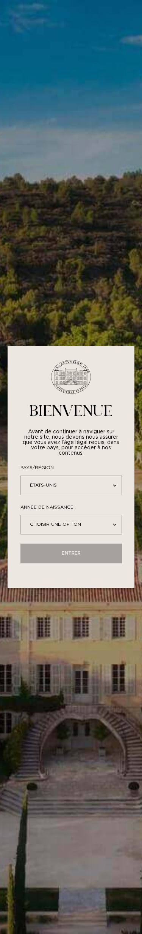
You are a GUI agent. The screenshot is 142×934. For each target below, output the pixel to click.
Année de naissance (46, 507)
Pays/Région (37, 468)
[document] (71, 467)
